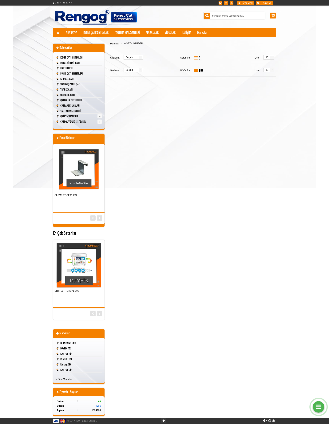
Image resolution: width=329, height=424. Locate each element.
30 (267, 57)
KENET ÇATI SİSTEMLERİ (71, 57)
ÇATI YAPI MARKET (69, 116)
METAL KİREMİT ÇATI (70, 63)
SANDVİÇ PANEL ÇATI (70, 84)
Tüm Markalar (65, 379)
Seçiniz (129, 57)
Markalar (114, 43)
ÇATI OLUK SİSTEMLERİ (71, 100)
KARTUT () (66, 354)
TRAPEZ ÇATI (66, 89)
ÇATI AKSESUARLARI (70, 105)
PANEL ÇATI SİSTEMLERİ (71, 73)
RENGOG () (66, 359)
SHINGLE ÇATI (66, 79)
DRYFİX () (65, 348)
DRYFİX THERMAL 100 (66, 291)
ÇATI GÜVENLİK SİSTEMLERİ (73, 121)
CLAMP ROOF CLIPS (65, 195)
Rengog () (65, 364)
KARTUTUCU (66, 68)
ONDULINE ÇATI (67, 95)
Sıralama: (115, 57)
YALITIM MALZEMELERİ (70, 111)
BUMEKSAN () (68, 343)
